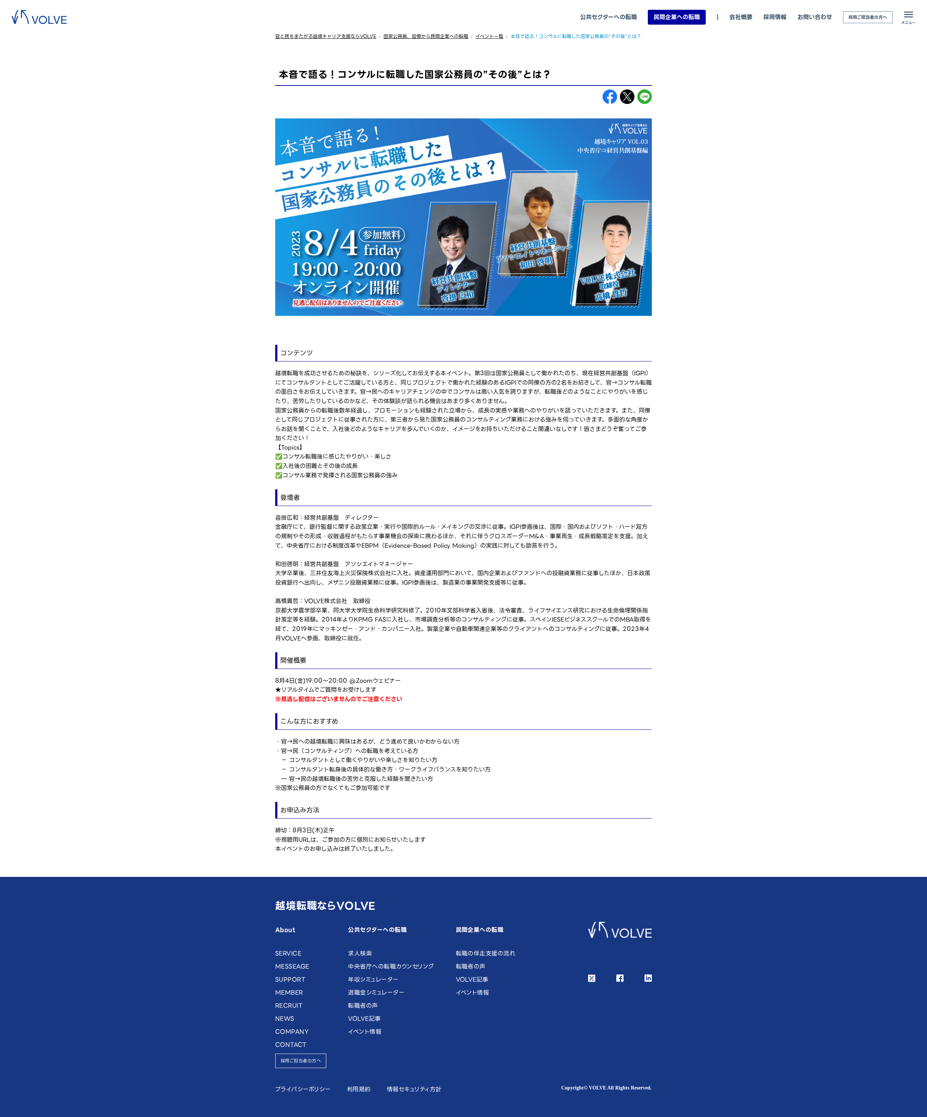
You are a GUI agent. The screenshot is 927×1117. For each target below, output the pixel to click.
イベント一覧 (489, 36)
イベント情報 (364, 1031)
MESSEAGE (292, 966)
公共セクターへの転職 (608, 17)
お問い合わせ (814, 17)
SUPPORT (290, 979)
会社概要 (740, 17)
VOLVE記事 (364, 1018)
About (285, 929)
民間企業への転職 (677, 17)
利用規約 (359, 1089)
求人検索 (360, 953)
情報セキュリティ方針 (414, 1089)
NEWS (284, 1018)
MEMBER (289, 992)
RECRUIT (288, 1005)
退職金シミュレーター (376, 992)
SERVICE (288, 953)
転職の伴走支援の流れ (486, 953)
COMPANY (292, 1031)
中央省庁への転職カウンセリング (391, 966)
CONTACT (290, 1044)
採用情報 (775, 17)
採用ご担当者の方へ (867, 17)
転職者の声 (363, 1005)
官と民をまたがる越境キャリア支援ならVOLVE (325, 36)
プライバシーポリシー (303, 1089)
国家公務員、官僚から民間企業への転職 (425, 36)
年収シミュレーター (373, 979)
